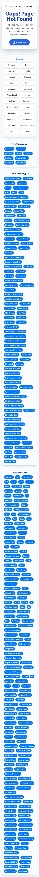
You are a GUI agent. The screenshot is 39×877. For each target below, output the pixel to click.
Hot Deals (8, 158)
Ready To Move (22, 158)
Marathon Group (11, 867)
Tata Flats (8, 447)
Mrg (25, 491)
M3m (22, 607)
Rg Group (8, 727)
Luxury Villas (24, 248)
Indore (11, 83)
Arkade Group (10, 871)
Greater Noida (12, 107)
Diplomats (30, 542)
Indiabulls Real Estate (12, 802)
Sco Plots (21, 216)
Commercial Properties (13, 350)
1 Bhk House (9, 313)
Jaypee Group (20, 737)
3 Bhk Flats (9, 271)
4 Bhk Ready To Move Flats (15, 345)
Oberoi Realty (10, 811)
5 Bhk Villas (21, 322)
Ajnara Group (22, 709)
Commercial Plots (11, 327)
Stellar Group (21, 732)
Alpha (17, 602)
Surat (27, 131)
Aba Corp (21, 741)
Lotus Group (9, 616)
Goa (11, 131)
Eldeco (23, 551)
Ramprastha (9, 649)
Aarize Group (10, 792)
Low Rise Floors (11, 387)
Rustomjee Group (26, 825)
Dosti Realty (25, 867)
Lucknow (27, 95)
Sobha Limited (10, 625)
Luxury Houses (10, 248)
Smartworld (17, 486)
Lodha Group (25, 690)
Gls (29, 607)
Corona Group (28, 621)
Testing (16, 686)
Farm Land (9, 364)
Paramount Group (25, 723)
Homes (7, 188)
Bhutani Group (26, 704)
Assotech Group (11, 746)
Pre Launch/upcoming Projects (16, 197)
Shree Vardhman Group (13, 653)
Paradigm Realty (21, 848)
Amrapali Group (25, 695)
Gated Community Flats (13, 299)
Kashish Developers (12, 630)
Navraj (24, 602)
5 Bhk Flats (9, 276)
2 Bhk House (22, 308)
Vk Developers (24, 514)
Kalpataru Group (11, 704)
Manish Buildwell (11, 551)
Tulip (28, 561)
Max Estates (9, 709)
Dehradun (12, 125)
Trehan (7, 561)
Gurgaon (11, 65)
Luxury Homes (27, 243)
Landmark (22, 533)
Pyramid (8, 510)
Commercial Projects (12, 369)
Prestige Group (21, 681)
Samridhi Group (25, 755)
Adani (28, 639)
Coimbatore (27, 119)
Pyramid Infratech (23, 788)
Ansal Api (8, 737)
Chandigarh (11, 113)
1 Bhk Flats (21, 313)
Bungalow (8, 225)
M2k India (26, 574)
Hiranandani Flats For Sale (14, 424)
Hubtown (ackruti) (11, 857)
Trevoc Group (10, 644)
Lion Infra (8, 523)
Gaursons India (10, 695)
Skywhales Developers (13, 639)
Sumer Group (25, 862)
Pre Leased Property (12, 229)
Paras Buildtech (23, 612)
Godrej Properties (21, 510)
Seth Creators (10, 834)
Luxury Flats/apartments (13, 234)
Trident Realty (22, 765)
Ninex (22, 565)
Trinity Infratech (26, 579)
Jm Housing (9, 718)
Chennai (27, 77)
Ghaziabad (11, 119)
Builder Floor (19, 211)
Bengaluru (11, 89)
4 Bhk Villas (9, 322)
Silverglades (9, 593)
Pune (27, 83)
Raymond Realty (25, 820)
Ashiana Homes (10, 584)
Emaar (13, 482)
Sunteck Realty (10, 829)
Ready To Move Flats (13, 262)
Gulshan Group (10, 755)
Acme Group (26, 857)
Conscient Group (27, 783)
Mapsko (8, 602)
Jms (29, 519)
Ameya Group (26, 663)
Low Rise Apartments (12, 382)
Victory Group (24, 760)
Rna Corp (8, 848)
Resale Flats (9, 239)
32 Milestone (9, 612)
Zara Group (9, 570)
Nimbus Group (25, 714)
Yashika (21, 537)
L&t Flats (8, 452)
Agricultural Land (11, 359)
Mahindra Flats (20, 452)
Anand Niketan (23, 616)
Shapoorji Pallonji (11, 579)
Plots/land (8, 153)
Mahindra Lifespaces (12, 774)
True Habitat (27, 477)
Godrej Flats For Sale (12, 420)
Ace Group (9, 700)
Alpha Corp (28, 802)
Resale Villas (26, 355)
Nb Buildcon (9, 528)
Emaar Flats (27, 443)
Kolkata (12, 101)
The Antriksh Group (12, 676)
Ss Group (8, 491)
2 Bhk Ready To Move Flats (15, 336)
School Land (9, 183)
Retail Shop (28, 178)
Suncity (25, 556)
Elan (17, 477)
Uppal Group (24, 635)
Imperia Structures (25, 625)
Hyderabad (27, 89)
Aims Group (9, 765)
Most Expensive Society (14, 406)
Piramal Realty (10, 820)
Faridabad (27, 101)
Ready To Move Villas (13, 267)
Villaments (8, 253)
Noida (27, 71)
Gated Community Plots (13, 280)
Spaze (24, 505)
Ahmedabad (12, 95)
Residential (9, 149)
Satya (22, 519)
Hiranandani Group (25, 811)
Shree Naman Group (26, 839)
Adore (26, 486)
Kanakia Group (10, 825)
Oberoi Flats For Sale (12, 429)
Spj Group (8, 681)
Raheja (7, 496)
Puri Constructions (11, 505)
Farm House (25, 359)
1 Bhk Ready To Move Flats (15, 331)
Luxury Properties (11, 243)
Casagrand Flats (21, 457)
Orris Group (21, 570)
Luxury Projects (23, 239)
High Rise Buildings (12, 373)
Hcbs (7, 486)
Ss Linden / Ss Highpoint (14, 797)
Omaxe (20, 542)
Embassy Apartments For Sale (15, 438)
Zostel (7, 686)
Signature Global (11, 607)
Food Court (22, 183)
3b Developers (24, 644)
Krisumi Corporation (12, 588)
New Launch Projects (12, 178)
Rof (6, 482)
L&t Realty (20, 700)
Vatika (25, 588)
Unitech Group (10, 778)
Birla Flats (8, 457)
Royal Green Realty (12, 574)
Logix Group (21, 718)
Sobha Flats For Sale (12, 433)
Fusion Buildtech (22, 727)
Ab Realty (15, 547)
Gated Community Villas (13, 294)
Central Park (9, 542)
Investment (9, 163)
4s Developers (10, 565)
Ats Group (15, 621)
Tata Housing (20, 769)
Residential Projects (22, 220)
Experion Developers (13, 667)
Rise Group (9, 751)
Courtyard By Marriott (13, 672)
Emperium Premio (11, 663)
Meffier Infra (19, 523)
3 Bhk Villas (21, 318)
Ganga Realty (10, 537)
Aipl (6, 547)
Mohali (27, 113)
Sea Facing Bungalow (13, 410)
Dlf (27, 496)
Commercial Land (22, 225)
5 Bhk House (29, 410)
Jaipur (11, 71)
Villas (14, 192)
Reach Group (10, 598)
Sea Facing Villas (27, 285)
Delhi (27, 65)
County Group (10, 723)
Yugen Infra (23, 871)
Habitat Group (10, 760)
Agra (27, 107)
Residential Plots (11, 304)
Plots (21, 192)
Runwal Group (10, 816)
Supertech (26, 686)
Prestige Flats (10, 461)
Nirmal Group (23, 834)
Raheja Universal (11, 783)
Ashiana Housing (21, 500)
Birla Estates (18, 496)
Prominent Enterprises (13, 658)
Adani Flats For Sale (12, 443)
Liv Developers (10, 806)
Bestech (8, 500)
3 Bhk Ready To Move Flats (15, 341)
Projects (8, 220)
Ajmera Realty (10, 839)
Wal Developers (23, 593)
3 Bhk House (9, 308)
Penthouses (21, 276)
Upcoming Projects (12, 392)
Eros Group (28, 667)
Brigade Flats (10, 290)
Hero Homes (18, 561)
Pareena (30, 482)
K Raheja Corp (24, 816)
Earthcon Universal (23, 751)
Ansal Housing (10, 533)
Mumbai (11, 77)
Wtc (14, 519)
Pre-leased (21, 163)
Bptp (21, 482)
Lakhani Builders (11, 862)
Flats (7, 192)
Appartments (9, 216)
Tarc (7, 514)
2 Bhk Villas (9, 318)
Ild (31, 602)
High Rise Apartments (12, 378)
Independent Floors (12, 202)
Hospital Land (28, 202)
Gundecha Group (11, 853)
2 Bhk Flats (28, 267)
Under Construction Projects (15, 396)
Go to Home (21, 42)
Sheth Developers (11, 843)
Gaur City (8, 769)
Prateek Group (10, 714)
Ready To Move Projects (14, 257)
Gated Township (26, 387)
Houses (8, 211)
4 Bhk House (25, 304)
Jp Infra (24, 843)
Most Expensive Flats (12, 401)
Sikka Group (9, 741)
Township (27, 153)
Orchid (25, 676)
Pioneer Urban (24, 778)
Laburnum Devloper (12, 556)
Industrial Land (10, 206)
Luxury (18, 153)
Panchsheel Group (27, 746)
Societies (19, 364)
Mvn (6, 621)
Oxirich (18, 491)
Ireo (13, 514)
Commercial (21, 149)
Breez (7, 519)
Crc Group (9, 732)
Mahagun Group (11, 690)
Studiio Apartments (20, 188)
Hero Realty (9, 788)
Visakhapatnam (27, 125)
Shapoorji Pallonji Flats (24, 447)
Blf (32, 676)
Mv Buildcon (22, 528)
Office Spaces (24, 206)
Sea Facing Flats (11, 285)
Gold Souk (22, 598)
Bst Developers (10, 635)
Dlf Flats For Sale (11, 415)
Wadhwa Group (25, 829)
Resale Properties (11, 355)
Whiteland (8, 477)
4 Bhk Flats (20, 271)
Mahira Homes (25, 806)
